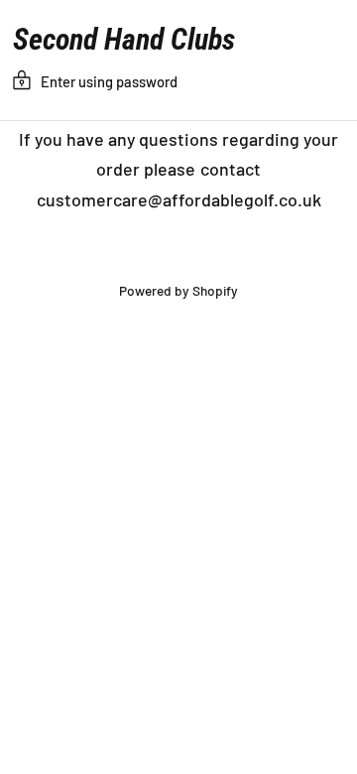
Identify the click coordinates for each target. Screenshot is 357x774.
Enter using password (109, 81)
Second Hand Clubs (124, 40)
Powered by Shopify (178, 290)
